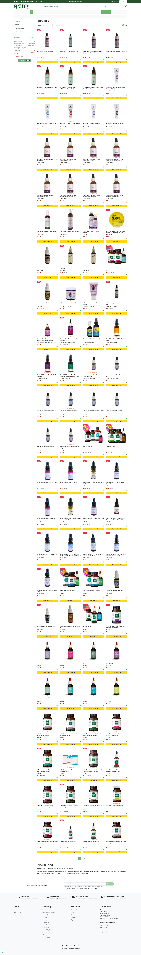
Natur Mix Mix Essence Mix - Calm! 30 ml (92, 698)
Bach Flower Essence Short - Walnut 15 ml (46, 267)
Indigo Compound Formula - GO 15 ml (68, 482)
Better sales (17, 915)
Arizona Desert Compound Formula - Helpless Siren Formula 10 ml (68, 88)
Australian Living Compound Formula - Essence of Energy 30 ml (46, 196)
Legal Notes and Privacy (48, 912)
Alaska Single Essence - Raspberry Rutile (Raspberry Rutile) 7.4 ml (92, 52)
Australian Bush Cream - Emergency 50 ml (70, 123)
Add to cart (116, 241)
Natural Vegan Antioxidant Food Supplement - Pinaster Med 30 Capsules (47, 842)
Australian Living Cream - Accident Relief (46, 231)
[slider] (21, 52)
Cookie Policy (45, 925)
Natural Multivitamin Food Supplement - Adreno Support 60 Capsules (69, 806)
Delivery (44, 910)
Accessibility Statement (48, 930)
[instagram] (112, 1)
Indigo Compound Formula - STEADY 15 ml (47, 518)
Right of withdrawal (76, 920)
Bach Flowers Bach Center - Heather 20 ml (93, 267)
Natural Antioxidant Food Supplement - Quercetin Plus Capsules (115, 734)
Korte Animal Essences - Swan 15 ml (114, 590)
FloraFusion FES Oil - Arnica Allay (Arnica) (93, 339)
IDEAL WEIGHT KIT (110, 446)
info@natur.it (103, 933)
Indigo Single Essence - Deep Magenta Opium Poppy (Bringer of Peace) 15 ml (115, 519)
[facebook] (109, 1)
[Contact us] (16, 1)
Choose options (47, 62)
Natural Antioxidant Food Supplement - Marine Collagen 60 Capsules (92, 734)
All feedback (24, 60)
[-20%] (93, 758)
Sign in (73, 912)
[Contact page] (14, 1)
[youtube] (114, 1)
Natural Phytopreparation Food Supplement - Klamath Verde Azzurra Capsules (93, 806)
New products (17, 912)
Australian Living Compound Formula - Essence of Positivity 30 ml (92, 196)
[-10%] (116, 614)
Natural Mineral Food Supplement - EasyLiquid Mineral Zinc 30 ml (114, 770)
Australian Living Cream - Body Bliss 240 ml (70, 231)
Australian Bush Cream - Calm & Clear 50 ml (47, 123)
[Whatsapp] (19, 1)
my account (45, 940)
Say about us (18, 37)
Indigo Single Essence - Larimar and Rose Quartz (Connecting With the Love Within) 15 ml (70, 556)
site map (44, 935)
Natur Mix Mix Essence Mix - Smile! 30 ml (115, 698)
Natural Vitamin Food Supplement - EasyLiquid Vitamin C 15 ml (91, 842)
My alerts (73, 917)
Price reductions (18, 910)
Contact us (45, 932)
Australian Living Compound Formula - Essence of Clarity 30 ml (69, 160)
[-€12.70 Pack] (93, 434)
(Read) (96, 888)
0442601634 (107, 931)
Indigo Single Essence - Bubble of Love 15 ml (93, 518)
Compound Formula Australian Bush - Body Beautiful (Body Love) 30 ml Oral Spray (47, 339)
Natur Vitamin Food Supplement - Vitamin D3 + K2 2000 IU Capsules (46, 734)
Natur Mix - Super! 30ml (65, 662)
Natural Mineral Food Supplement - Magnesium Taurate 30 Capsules (45, 806)
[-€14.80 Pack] (116, 434)
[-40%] (47, 758)
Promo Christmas (19, 28)
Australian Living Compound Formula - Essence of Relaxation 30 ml (115, 196)
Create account (75, 915)
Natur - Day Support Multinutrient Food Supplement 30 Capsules (115, 627)
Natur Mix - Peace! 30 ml (42, 662)
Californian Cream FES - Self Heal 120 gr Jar (70, 303)
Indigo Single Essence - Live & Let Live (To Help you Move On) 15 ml (93, 555)
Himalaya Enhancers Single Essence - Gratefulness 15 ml (115, 411)
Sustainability (46, 927)
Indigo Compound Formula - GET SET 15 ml (47, 482)
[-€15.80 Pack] (70, 578)
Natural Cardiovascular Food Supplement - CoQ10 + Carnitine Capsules (47, 770)
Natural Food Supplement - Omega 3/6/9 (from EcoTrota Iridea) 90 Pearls (92, 770)
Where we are (45, 922)
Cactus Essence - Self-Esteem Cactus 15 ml (47, 303)
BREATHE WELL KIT (110, 267)
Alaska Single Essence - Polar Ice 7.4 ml (69, 51)
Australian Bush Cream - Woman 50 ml (115, 123)
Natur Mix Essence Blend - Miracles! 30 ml (47, 698)
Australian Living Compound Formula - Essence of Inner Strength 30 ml (69, 196)
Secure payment (46, 920)
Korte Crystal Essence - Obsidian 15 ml (46, 626)
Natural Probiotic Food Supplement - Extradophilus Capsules (114, 806)
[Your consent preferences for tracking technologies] (2, 952)
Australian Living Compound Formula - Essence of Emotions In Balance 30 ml (115, 160)
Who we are (45, 917)
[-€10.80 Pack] (116, 255)
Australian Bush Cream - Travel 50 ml (91, 123)
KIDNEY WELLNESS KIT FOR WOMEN (91, 590)
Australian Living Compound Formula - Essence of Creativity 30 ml (92, 160)
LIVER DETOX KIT (87, 626)
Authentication (46, 937)
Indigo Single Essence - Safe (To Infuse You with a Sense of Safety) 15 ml (116, 555)
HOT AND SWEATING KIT (89, 446)
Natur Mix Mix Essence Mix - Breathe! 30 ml (70, 698)
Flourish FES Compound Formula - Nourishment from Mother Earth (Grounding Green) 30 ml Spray (70, 376)
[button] (125, 6)
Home (16, 16)
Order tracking (75, 910)
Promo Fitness (19, 31)
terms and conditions (47, 915)
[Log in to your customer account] (120, 6)
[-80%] (47, 75)
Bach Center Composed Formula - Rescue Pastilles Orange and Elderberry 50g (116, 232)
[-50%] (70, 327)
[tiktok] (117, 1)
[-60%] (47, 39)
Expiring (17, 24)
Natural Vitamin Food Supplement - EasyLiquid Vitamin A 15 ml (68, 842)
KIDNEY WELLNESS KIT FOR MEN (67, 590)
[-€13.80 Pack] (93, 578)
